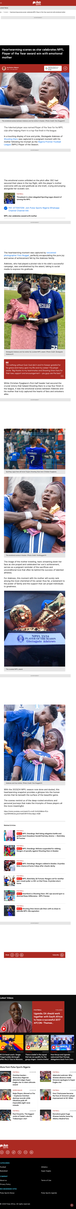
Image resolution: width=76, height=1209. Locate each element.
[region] (38, 1048)
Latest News (4, 8)
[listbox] (38, 1048)
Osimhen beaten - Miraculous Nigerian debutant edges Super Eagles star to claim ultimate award (24, 1080)
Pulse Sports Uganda (49, 1193)
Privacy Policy (5, 1184)
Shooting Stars (11, 139)
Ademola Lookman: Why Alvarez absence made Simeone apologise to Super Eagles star (64, 1078)
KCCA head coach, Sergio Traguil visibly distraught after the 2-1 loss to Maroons (11, 1057)
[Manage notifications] (71, 1205)
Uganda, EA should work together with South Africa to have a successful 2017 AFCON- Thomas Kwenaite (48, 1018)
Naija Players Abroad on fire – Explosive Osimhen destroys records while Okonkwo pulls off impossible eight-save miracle (24, 1099)
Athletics (44, 1167)
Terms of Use (46, 1180)
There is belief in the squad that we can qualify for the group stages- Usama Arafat (36, 1057)
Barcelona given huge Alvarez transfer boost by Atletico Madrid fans (63, 1116)
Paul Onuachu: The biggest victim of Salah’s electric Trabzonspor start (23, 1116)
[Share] (65, 68)
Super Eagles (17, 1090)
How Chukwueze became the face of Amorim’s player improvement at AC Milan (64, 1095)
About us (3, 1180)
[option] (11, 1048)
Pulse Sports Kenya (7, 1193)
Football (6, 12)
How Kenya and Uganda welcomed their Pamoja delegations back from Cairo (62, 1057)
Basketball (4, 1171)
